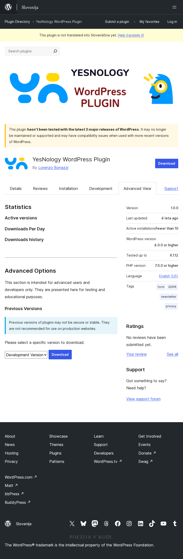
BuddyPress (18, 502)
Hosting (11, 453)
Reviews (40, 188)
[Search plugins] (55, 51)
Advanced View (137, 188)
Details (16, 188)
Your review (136, 354)
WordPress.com (21, 477)
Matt (11, 485)
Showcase (58, 436)
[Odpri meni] (175, 7)
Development (100, 188)
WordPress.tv (108, 461)
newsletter (168, 296)
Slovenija (23, 523)
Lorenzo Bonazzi (53, 167)
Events (144, 444)
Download (166, 163)
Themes (56, 444)
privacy (171, 306)
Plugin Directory (17, 22)
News (10, 444)
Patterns (56, 461)
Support (171, 188)
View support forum (143, 398)
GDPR (172, 287)
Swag (145, 461)
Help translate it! (131, 35)
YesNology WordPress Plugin (71, 159)
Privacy (11, 461)
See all (172, 354)
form (161, 287)
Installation (68, 188)
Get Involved (149, 436)
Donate (147, 453)
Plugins (55, 453)
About (10, 436)
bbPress (14, 493)
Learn (99, 436)
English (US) (168, 276)
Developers (104, 453)
